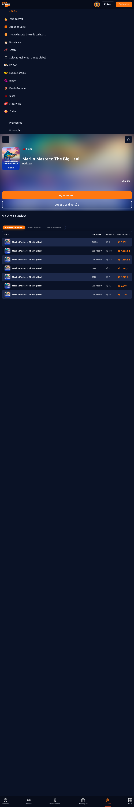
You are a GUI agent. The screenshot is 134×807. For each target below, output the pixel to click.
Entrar (108, 4)
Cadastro (124, 4)
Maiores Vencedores (54, 227)
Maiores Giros (35, 227)
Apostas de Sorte (14, 227)
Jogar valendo (67, 195)
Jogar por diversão (67, 204)
